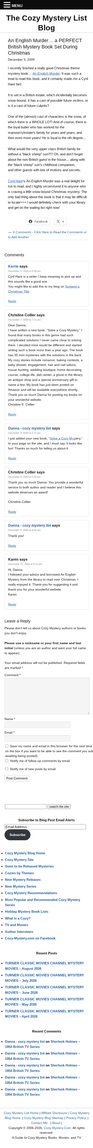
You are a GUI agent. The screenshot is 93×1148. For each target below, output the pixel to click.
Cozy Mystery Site (19, 860)
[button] (8, 5)
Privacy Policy (76, 1118)
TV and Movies (16, 925)
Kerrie (13, 266)
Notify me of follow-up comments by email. (40, 761)
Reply (12, 301)
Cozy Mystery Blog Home (25, 853)
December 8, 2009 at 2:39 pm (24, 477)
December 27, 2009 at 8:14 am (25, 564)
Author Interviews (19, 932)
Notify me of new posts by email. (33, 769)
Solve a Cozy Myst (63, 438)
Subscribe (17, 835)
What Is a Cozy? (17, 918)
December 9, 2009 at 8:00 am (24, 530)
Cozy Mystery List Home (21, 1113)
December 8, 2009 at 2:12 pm (24, 433)
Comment (13, 675)
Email (9, 732)
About (56, 1123)
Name (10, 719)
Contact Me (39, 1123)
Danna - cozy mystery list (29, 428)
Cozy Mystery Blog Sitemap (43, 1118)
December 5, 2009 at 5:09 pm (24, 271)
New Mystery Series (20, 886)
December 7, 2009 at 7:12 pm (24, 319)
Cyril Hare (15, 181)
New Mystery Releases (23, 879)
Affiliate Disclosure (54, 1113)
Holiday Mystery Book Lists (26, 911)
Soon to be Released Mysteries (29, 866)
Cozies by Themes (19, 873)
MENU (17, 6)
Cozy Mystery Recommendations (31, 893)
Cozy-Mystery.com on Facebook (30, 938)
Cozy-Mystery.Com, (58, 1128)
